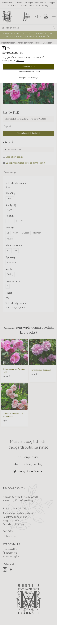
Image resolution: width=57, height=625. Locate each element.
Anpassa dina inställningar (28, 72)
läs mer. (20, 60)
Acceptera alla (29, 66)
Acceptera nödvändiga (28, 77)
